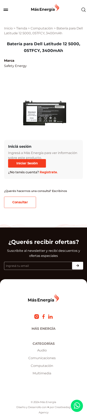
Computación (42, 28)
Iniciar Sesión (27, 163)
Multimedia (42, 373)
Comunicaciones (42, 358)
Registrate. (49, 172)
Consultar (20, 202)
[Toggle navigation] (4, 10)
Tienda (21, 28)
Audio (42, 350)
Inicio (8, 28)
